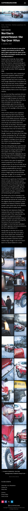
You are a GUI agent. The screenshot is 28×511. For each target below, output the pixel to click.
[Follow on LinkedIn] (12, 501)
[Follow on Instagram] (2, 501)
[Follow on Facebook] (6, 501)
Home (2, 25)
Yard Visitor (8, 25)
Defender (18, 154)
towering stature (15, 143)
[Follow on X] (9, 501)
